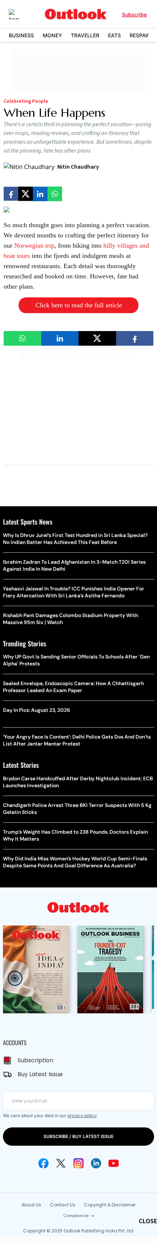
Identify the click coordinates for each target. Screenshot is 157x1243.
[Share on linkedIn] (40, 194)
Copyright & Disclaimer (109, 1205)
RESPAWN (142, 35)
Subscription (35, 1060)
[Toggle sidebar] (19, 14)
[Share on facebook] (11, 194)
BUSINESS (21, 35)
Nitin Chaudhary (78, 167)
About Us (31, 1205)
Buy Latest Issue (40, 1074)
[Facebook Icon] (43, 1163)
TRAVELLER (85, 35)
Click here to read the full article (78, 305)
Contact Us (62, 1205)
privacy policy (82, 1115)
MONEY (52, 35)
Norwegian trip (34, 245)
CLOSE (148, 1221)
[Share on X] (25, 194)
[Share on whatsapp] (54, 194)
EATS (114, 35)
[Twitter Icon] (61, 1163)
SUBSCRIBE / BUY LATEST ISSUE (78, 1136)
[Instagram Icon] (78, 1163)
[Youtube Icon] (113, 1163)
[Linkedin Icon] (96, 1163)
